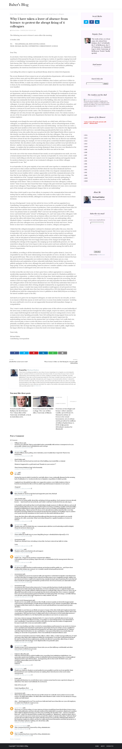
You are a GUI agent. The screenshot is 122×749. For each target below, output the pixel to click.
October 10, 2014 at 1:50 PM (23, 642)
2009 (97, 178)
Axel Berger (18, 533)
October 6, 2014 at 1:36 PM (23, 469)
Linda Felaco (18, 708)
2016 (97, 158)
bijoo (16, 472)
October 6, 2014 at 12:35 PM (23, 448)
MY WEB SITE (37, 386)
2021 (97, 144)
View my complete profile (98, 199)
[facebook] (91, 22)
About (103, 746)
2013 (97, 167)
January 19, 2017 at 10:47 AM (23, 735)
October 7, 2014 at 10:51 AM (23, 552)
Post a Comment (15, 739)
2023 (97, 138)
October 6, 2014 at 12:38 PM (23, 456)
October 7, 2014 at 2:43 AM (22, 536)
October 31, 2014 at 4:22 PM (23, 722)
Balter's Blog (24, 746)
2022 (97, 141)
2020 (97, 146)
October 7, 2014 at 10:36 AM (23, 546)
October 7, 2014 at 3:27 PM (22, 571)
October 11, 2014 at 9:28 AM (23, 665)
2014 (97, 164)
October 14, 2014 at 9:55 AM (23, 704)
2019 (97, 149)
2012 (97, 169)
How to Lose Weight (21, 726)
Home (11, 14)
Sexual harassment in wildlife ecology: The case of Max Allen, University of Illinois (43, 411)
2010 (97, 175)
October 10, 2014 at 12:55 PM (23, 597)
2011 (97, 172)
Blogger (17, 732)
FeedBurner (101, 255)
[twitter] (86, 22)
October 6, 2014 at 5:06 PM (23, 495)
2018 (97, 152)
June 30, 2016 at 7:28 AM (22, 729)
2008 (97, 181)
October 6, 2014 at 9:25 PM (23, 521)
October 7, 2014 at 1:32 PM (22, 562)
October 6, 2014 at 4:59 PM (23, 488)
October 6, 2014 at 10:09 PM (23, 529)
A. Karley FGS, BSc (20, 556)
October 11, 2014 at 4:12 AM (23, 650)
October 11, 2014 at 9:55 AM (23, 675)
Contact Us (109, 746)
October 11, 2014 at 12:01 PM (23, 690)
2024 (97, 135)
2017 (97, 155)
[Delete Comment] (31, 448)
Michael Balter (15, 30)
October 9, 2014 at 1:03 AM (23, 582)
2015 (97, 161)
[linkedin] (97, 22)
